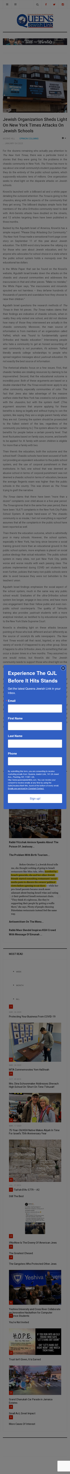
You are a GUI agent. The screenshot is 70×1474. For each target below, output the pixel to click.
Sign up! (35, 798)
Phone (12, 753)
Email (11, 700)
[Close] (63, 668)
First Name (15, 718)
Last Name (15, 735)
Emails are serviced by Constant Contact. (26, 788)
